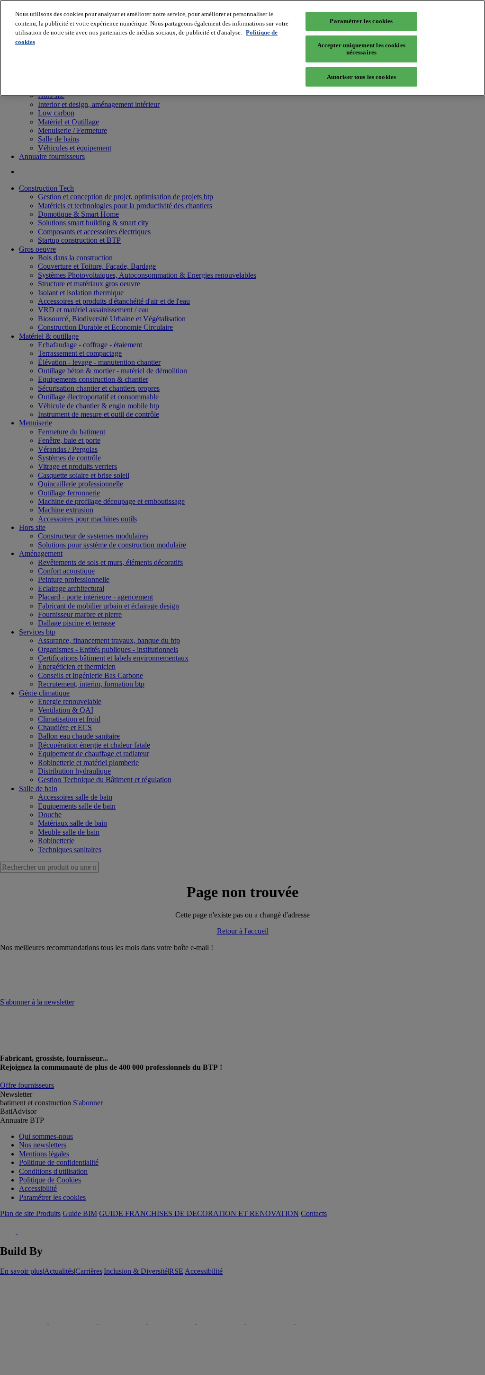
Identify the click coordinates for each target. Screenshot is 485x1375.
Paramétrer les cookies (361, 21)
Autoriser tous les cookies (361, 76)
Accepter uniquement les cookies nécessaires (361, 49)
